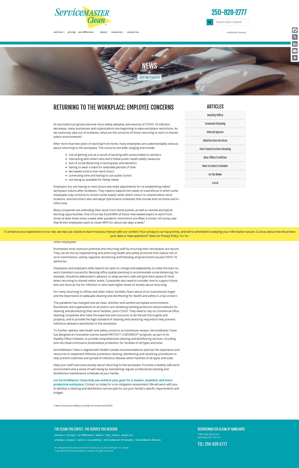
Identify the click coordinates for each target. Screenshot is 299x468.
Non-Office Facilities (215, 157)
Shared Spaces (215, 132)
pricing (71, 32)
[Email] (294, 50)
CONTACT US (127, 435)
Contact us (133, 32)
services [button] (58, 32)
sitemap (59, 439)
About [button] (103, 32)
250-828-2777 (229, 12)
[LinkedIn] (294, 43)
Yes (181, 236)
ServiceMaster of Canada (118, 439)
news (115, 435)
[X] (294, 37)
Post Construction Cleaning (215, 149)
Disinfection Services (215, 140)
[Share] (294, 57)
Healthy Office (215, 115)
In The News (215, 174)
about (99, 435)
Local (215, 183)
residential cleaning (236, 32)
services (59, 435)
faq (107, 435)
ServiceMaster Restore (148, 439)
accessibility (94, 439)
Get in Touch (149, 77)
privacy (70, 439)
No (187, 236)
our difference (86, 32)
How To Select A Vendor (215, 166)
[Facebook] (294, 30)
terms (81, 439)
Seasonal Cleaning (215, 123)
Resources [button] (116, 32)
